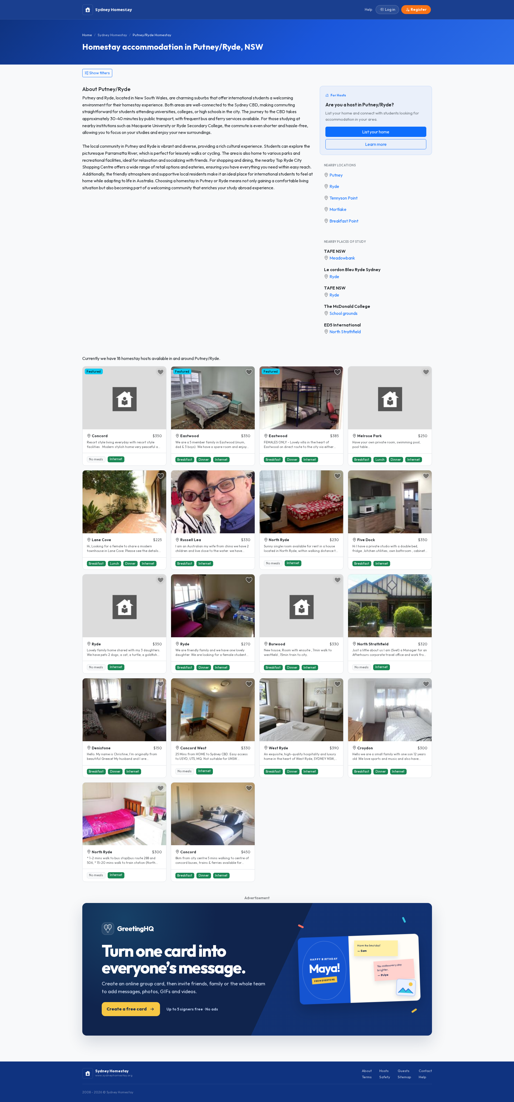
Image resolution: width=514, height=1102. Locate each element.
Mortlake (337, 209)
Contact (425, 1071)
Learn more (376, 144)
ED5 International (342, 325)
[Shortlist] (160, 372)
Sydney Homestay (112, 35)
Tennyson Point (343, 198)
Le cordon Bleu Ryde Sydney (352, 269)
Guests (403, 1071)
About (367, 1071)
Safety (384, 1077)
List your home (375, 131)
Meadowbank (342, 258)
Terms (367, 1077)
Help (422, 1077)
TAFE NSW (335, 251)
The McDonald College (347, 306)
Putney (336, 175)
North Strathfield (345, 331)
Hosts (384, 1071)
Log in (390, 9)
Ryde (334, 186)
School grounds (343, 313)
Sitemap (404, 1077)
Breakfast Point (343, 221)
